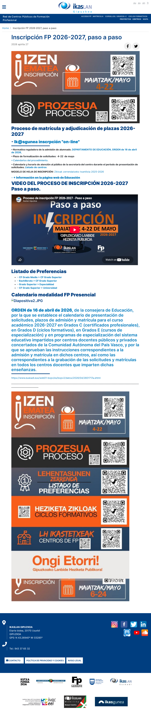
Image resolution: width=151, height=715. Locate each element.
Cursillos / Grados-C (116, 16)
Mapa (145, 19)
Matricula (99, 16)
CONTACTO (14, 660)
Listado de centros (35, 167)
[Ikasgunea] (111, 701)
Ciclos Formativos (137, 16)
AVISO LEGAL (74, 660)
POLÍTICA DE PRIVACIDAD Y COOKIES (45, 660)
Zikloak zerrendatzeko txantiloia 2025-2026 (79, 171)
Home (5, 28)
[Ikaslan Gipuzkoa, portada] (75, 7)
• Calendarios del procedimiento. (29, 160)
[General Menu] (5, 7)
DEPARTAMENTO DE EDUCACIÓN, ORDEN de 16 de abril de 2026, (74, 151)
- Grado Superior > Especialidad (35, 284)
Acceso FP (87, 16)
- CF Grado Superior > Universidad (37, 287)
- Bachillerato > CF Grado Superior (37, 280)
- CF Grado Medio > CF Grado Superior (39, 277)
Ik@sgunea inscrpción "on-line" (47, 141)
